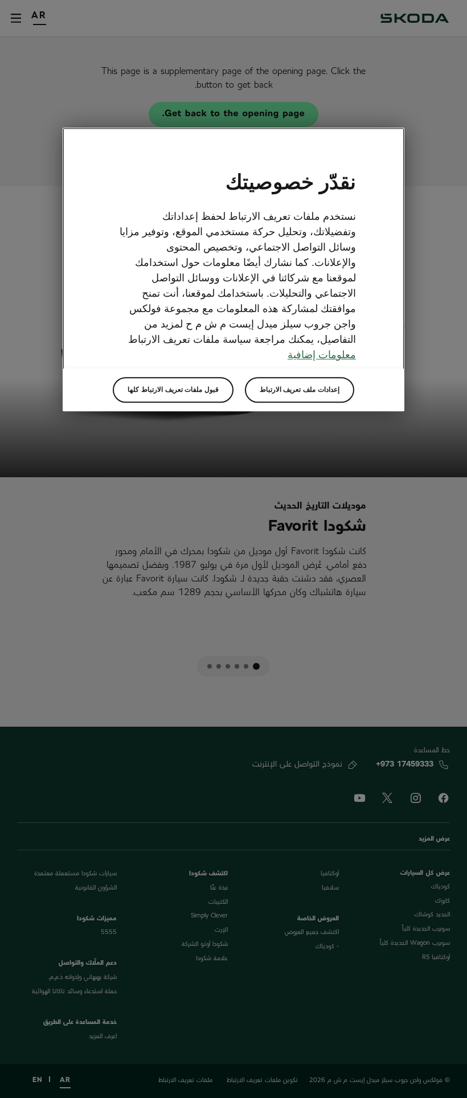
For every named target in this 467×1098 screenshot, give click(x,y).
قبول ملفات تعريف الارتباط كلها (173, 390)
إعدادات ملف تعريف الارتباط (299, 390)
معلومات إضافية (322, 354)
